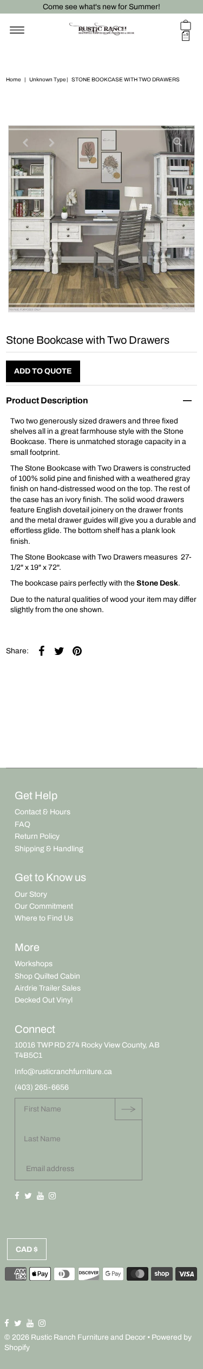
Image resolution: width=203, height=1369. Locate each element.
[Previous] (25, 143)
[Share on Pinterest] (77, 651)
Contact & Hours (42, 812)
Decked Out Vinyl (44, 1000)
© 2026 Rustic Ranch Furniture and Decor (75, 1337)
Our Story (31, 894)
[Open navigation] (17, 30)
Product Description (47, 400)
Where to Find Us (44, 918)
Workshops (34, 964)
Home (13, 79)
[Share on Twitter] (59, 651)
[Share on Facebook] (41, 651)
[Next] (52, 143)
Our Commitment (44, 906)
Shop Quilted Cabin (47, 976)
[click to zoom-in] (177, 143)
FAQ (22, 824)
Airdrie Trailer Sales (48, 988)
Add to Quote (43, 371)
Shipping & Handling (49, 849)
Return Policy (37, 836)
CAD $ (27, 1249)
